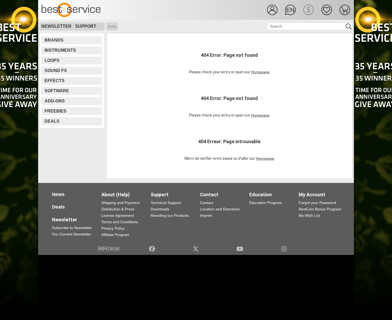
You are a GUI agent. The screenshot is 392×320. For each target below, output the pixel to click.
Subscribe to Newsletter (72, 228)
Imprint (206, 215)
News (58, 194)
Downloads (160, 209)
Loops (52, 60)
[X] (196, 249)
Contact (206, 203)
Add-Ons (55, 101)
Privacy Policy (113, 228)
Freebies (55, 111)
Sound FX (56, 70)
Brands (54, 40)
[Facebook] (152, 249)
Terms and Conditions (119, 222)
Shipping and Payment (120, 203)
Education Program (265, 203)
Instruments (60, 50)
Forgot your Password (317, 203)
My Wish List (309, 215)
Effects (55, 80)
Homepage (260, 72)
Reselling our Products (170, 215)
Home (112, 27)
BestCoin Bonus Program (320, 209)
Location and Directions (220, 209)
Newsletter (56, 26)
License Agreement (117, 215)
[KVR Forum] (108, 249)
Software (57, 91)
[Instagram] (283, 249)
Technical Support (166, 203)
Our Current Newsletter (71, 234)
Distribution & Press (117, 209)
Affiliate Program (115, 235)
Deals (52, 121)
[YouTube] (240, 249)
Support (85, 26)
